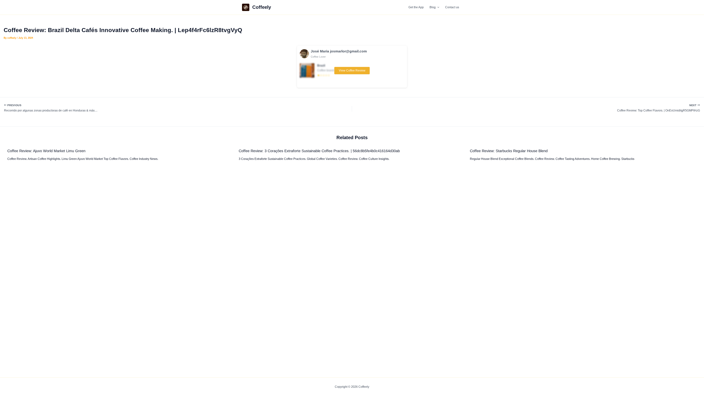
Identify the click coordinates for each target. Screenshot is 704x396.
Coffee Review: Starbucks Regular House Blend (509, 151)
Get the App (416, 7)
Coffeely (261, 7)
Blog (433, 7)
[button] (437, 7)
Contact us (452, 7)
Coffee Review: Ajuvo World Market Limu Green (46, 151)
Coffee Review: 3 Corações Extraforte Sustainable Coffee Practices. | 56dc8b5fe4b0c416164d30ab (319, 151)
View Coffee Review (352, 70)
